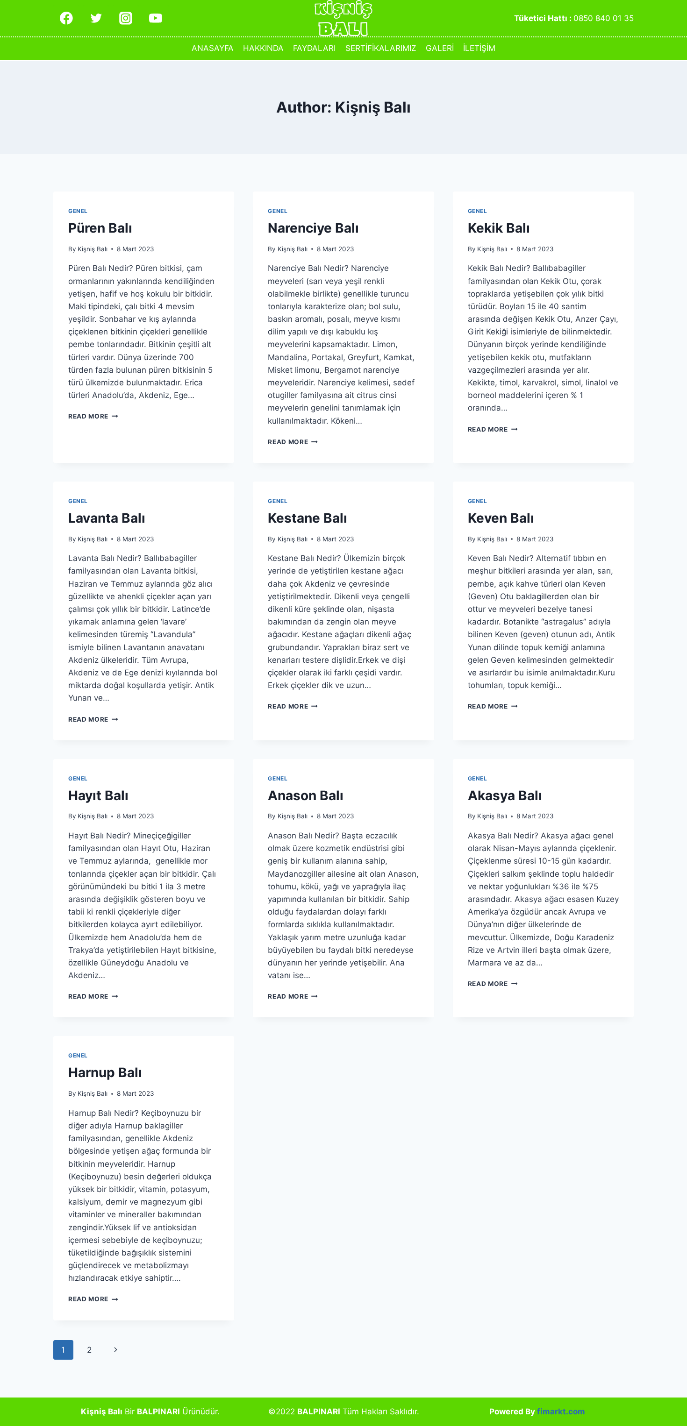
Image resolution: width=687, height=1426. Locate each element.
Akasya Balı (505, 795)
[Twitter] (96, 18)
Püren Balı (100, 228)
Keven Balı (501, 518)
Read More (93, 416)
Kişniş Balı (92, 249)
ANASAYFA (213, 48)
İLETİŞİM (479, 48)
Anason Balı (306, 795)
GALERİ (440, 48)
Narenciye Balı (313, 228)
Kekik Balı (499, 228)
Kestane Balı (307, 518)
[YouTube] (155, 18)
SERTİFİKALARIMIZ (380, 48)
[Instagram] (125, 18)
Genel (78, 210)
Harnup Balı (105, 1072)
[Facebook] (66, 18)
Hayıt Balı (98, 795)
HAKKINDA (263, 48)
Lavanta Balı (106, 518)
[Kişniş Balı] (343, 18)
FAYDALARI (314, 48)
